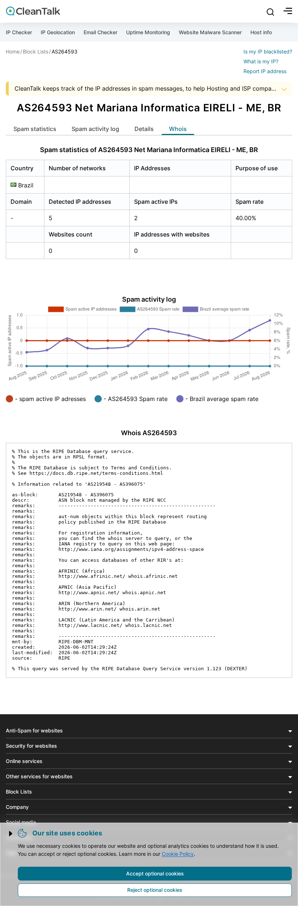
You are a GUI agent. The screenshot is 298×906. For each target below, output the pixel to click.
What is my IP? (260, 61)
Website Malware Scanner (210, 32)
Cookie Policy (178, 854)
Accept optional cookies (155, 873)
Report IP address (264, 71)
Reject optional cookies (154, 890)
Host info (261, 32)
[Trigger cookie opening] (11, 833)
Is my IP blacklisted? (267, 51)
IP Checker (19, 32)
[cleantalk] (33, 11)
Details (144, 128)
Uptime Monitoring (148, 32)
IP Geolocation (58, 32)
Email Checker (100, 32)
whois (178, 128)
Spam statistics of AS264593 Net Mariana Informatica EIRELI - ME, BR (149, 150)
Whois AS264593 (149, 433)
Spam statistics (34, 128)
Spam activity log (95, 128)
